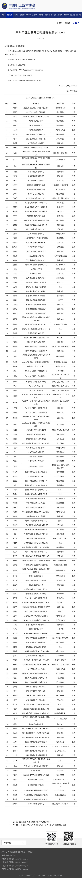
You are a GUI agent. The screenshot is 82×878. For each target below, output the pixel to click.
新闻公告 (9, 15)
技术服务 (60, 15)
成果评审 (66, 15)
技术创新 (53, 15)
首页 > (62, 23)
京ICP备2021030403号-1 (54, 875)
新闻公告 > (69, 23)
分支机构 (34, 15)
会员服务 (72, 15)
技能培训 (47, 15)
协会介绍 (15, 15)
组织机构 (22, 15)
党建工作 (28, 15)
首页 (3, 15)
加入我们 (78, 15)
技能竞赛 (41, 15)
